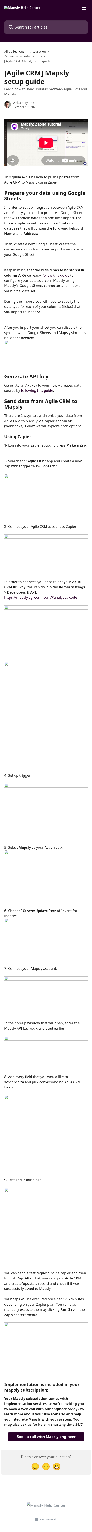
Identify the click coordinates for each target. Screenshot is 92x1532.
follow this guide (55, 275)
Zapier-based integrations (23, 56)
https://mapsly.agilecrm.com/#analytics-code (40, 597)
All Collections (14, 51)
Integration (38, 51)
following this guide (37, 390)
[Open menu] (84, 7)
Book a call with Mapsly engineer (46, 1436)
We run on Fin (48, 1519)
